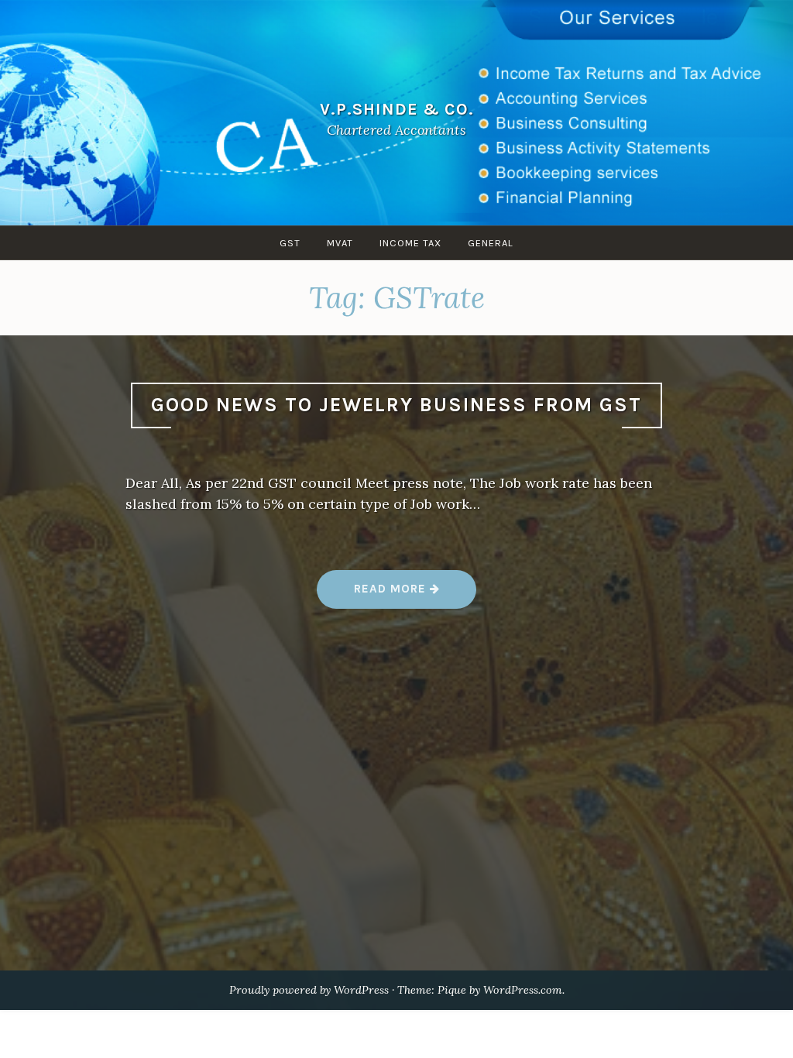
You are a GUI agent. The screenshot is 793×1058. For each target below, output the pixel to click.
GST (290, 243)
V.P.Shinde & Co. (397, 109)
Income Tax (410, 243)
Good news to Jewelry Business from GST (396, 404)
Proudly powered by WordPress (309, 990)
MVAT (340, 243)
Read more (415, 594)
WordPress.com (522, 990)
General (490, 243)
